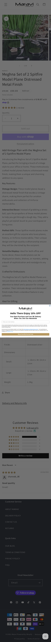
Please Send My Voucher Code (25, 334)
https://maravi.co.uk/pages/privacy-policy (31, 329)
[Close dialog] (49, 305)
